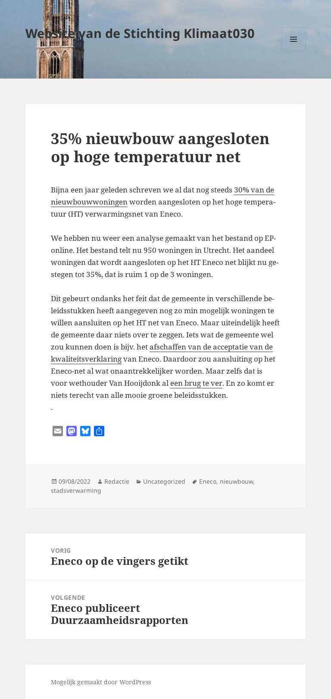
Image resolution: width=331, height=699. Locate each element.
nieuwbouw (236, 481)
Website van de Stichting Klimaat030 (140, 33)
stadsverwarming (76, 490)
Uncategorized (164, 481)
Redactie (116, 481)
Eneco (207, 481)
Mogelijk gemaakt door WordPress (101, 682)
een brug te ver (196, 383)
